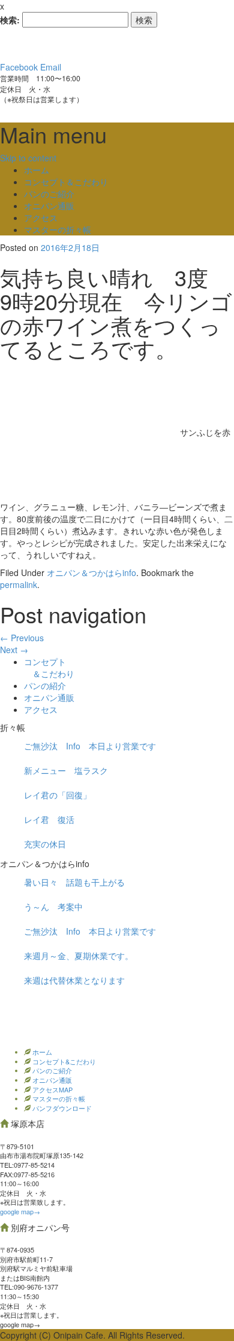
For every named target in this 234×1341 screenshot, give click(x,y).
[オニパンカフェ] (90, 44)
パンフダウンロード (61, 1108)
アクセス (41, 217)
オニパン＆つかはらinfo (91, 572)
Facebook (19, 67)
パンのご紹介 (49, 194)
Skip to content (28, 158)
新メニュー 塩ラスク (66, 770)
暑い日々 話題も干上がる (74, 882)
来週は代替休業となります (74, 980)
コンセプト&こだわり (63, 1061)
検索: (10, 20)
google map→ (20, 1211)
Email (50, 67)
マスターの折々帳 (57, 229)
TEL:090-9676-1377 (29, 1286)
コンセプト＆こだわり (66, 182)
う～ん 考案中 (53, 907)
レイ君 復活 (49, 819)
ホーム (36, 170)
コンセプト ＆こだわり (49, 667)
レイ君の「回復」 (57, 795)
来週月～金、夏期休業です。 (78, 956)
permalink (18, 584)
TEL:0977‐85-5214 (27, 1164)
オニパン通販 (49, 206)
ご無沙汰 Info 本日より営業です (90, 746)
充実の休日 (45, 844)
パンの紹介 (45, 685)
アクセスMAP (52, 1089)
